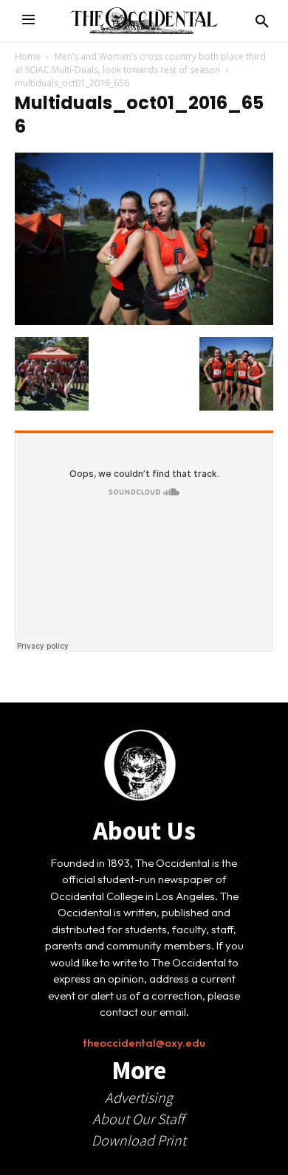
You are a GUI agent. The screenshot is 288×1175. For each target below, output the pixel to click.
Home (28, 56)
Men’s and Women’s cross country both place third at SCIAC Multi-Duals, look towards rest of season (140, 63)
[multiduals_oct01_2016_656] (144, 321)
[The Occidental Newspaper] (144, 20)
